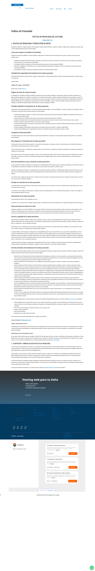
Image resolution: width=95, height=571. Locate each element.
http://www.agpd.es (55, 340)
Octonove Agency (16, 407)
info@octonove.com (22, 88)
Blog (65, 8)
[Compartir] (13, 568)
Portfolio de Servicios (42, 2)
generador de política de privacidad (51, 367)
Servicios (51, 8)
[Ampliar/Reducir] (2, 568)
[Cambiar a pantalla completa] (8, 568)
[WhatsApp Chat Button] (92, 568)
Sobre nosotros (59, 8)
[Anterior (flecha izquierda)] (2, 570)
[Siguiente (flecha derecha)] (8, 570)
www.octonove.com (47, 40)
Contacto (70, 8)
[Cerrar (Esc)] (18, 568)
